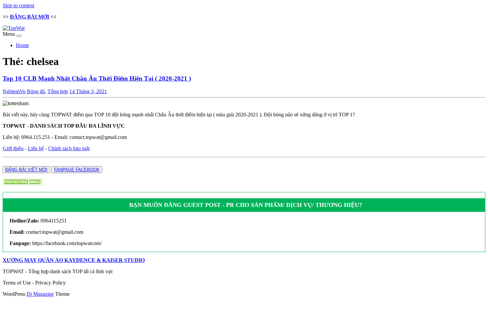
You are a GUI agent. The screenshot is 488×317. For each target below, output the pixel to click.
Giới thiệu (13, 148)
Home (22, 45)
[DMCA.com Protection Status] (22, 183)
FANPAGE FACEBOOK (77, 169)
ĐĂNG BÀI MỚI (29, 17)
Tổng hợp (57, 91)
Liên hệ (36, 148)
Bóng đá (36, 91)
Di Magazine (40, 294)
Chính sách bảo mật (69, 148)
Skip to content (18, 5)
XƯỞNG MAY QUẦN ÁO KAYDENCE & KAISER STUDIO (74, 260)
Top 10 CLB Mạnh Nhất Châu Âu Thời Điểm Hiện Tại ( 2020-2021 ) (97, 78)
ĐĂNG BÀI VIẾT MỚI (26, 169)
